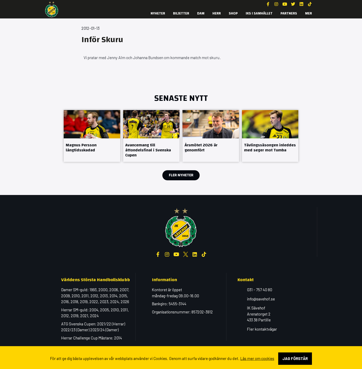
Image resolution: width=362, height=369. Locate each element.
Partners (289, 13)
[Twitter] (293, 4)
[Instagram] (276, 4)
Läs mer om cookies (257, 358)
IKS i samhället (259, 13)
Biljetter (181, 13)
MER (308, 13)
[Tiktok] (310, 4)
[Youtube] (285, 4)
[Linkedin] (301, 4)
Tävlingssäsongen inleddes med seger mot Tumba (270, 147)
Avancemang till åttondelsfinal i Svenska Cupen (148, 150)
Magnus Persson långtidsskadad (81, 147)
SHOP (233, 13)
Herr (216, 13)
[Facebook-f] (268, 4)
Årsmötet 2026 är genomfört (201, 147)
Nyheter (158, 13)
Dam (200, 13)
